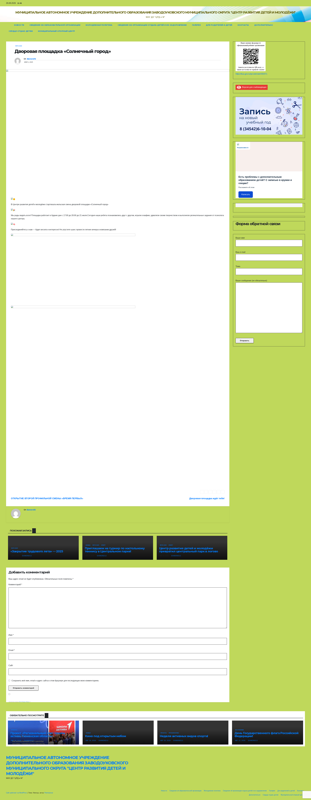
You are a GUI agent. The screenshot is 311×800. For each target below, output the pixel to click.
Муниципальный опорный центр (56, 31)
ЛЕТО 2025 (18, 46)
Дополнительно (263, 25)
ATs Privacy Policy (24, 701)
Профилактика (174, 733)
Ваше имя (240, 238)
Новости (19, 25)
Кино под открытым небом (105, 736)
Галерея (196, 25)
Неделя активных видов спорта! (184, 736)
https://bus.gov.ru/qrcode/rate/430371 (251, 74)
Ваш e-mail (240, 252)
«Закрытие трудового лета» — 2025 (36, 551)
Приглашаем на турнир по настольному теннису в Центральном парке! (115, 550)
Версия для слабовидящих (253, 87)
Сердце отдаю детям (21, 31)
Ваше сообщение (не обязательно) (251, 281)
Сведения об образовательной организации (55, 25)
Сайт (11, 665)
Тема (238, 266)
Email (12, 650)
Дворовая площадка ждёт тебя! (206, 498)
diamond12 (31, 59)
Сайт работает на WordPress (17, 793)
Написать (245, 194)
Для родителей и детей (219, 25)
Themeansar (48, 793)
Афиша (88, 545)
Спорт (103, 545)
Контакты (243, 25)
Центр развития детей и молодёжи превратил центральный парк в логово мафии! (188, 551)
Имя (11, 635)
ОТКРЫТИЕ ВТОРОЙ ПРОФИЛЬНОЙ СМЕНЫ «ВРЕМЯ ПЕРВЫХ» (47, 498)
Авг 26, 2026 (16, 740)
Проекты (14, 730)
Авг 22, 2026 (240, 740)
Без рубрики (239, 730)
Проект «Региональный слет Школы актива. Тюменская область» (37, 734)
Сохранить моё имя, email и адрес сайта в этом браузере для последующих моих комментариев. (55, 681)
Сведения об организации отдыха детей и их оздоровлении (152, 25)
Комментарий (15, 584)
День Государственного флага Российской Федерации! (266, 734)
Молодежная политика (99, 25)
